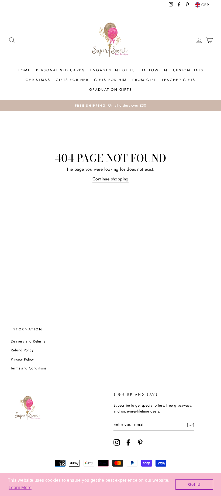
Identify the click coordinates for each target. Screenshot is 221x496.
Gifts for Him (110, 79)
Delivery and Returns (28, 341)
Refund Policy (22, 350)
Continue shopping (110, 179)
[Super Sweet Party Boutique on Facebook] (128, 442)
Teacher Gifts (178, 79)
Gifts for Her (72, 79)
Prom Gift (144, 79)
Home (24, 70)
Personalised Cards (60, 70)
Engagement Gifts (112, 70)
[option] (110, 106)
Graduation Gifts (110, 89)
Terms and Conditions (28, 368)
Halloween (153, 70)
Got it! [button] (194, 484)
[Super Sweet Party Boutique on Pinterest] (140, 442)
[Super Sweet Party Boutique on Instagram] (116, 442)
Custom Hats (188, 70)
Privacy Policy (22, 359)
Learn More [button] (20, 487)
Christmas (38, 79)
